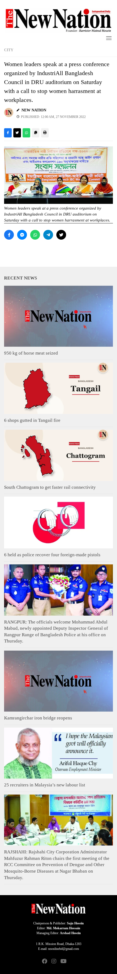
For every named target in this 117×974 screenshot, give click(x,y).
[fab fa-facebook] (44, 961)
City (8, 50)
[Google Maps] (72, 961)
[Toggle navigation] (108, 38)
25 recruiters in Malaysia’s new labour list (44, 784)
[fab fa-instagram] (54, 961)
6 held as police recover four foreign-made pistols (52, 554)
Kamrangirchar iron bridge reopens (38, 718)
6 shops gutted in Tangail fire (32, 420)
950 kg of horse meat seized (31, 353)
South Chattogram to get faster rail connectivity (50, 487)
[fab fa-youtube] (63, 961)
